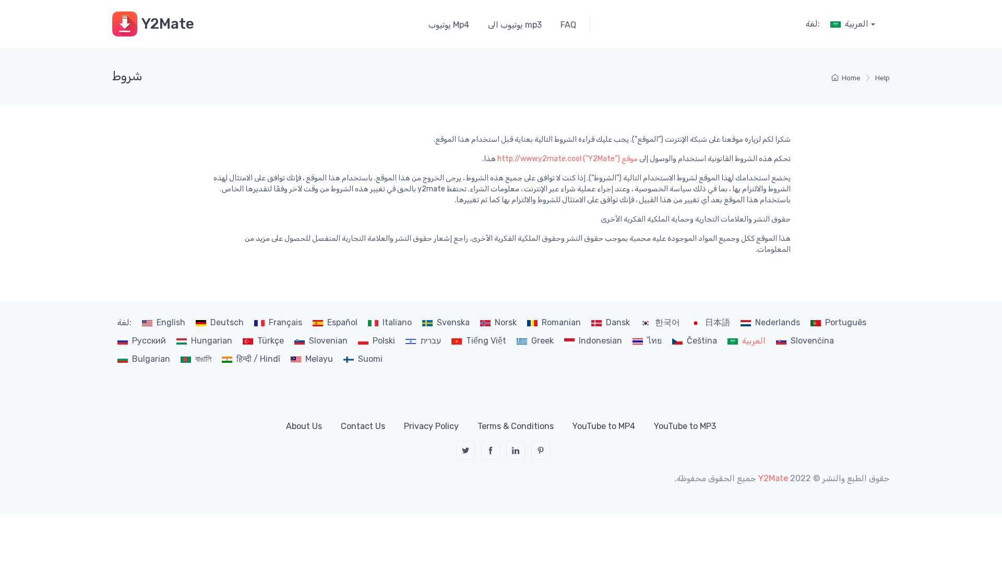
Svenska (453, 322)
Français (285, 322)
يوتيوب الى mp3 (515, 25)
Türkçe (270, 341)
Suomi (370, 359)
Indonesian (600, 341)
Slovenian (328, 341)
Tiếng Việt (486, 341)
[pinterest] (540, 450)
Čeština (702, 341)
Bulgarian (151, 359)
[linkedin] (515, 450)
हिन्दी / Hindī (258, 359)
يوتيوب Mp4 (448, 25)
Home (851, 78)
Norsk (506, 322)
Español (342, 322)
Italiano (397, 322)
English (171, 322)
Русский (149, 341)
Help (882, 78)
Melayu (319, 359)
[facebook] (490, 450)
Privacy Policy (431, 426)
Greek (542, 341)
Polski (384, 341)
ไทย (654, 341)
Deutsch (227, 322)
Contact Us (363, 426)
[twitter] (465, 450)
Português (845, 322)
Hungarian (211, 341)
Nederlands (777, 322)
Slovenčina (812, 341)
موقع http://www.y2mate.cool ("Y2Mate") (567, 158)
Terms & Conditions (516, 426)
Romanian (561, 322)
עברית (430, 341)
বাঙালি (203, 359)
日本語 (717, 322)
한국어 (667, 322)
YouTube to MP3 (685, 426)
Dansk (618, 322)
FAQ (568, 25)
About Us (304, 426)
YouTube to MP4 (603, 426)
